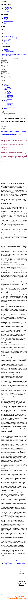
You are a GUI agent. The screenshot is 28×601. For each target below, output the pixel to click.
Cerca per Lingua (5, 65)
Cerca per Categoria (5, 62)
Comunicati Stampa (8, 21)
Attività (5, 89)
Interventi (6, 17)
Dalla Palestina (7, 7)
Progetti (8, 91)
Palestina (6, 49)
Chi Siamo (6, 85)
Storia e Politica (7, 39)
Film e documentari (8, 36)
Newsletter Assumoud (9, 51)
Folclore (5, 43)
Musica (5, 42)
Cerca (2, 56)
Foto (5, 29)
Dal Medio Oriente (8, 8)
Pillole (5, 22)
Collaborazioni (10, 96)
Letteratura (6, 40)
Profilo (8, 87)
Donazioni (9, 104)
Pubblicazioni (10, 95)
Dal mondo (6, 11)
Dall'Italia (6, 9)
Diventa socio (10, 103)
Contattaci (6, 108)
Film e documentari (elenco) (10, 38)
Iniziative (9, 92)
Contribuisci (6, 101)
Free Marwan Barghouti (22, 571)
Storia (5, 23)
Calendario (6, 100)
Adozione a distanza (11, 107)
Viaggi (8, 93)
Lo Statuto (9, 88)
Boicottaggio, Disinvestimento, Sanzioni (22, 583)
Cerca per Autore (5, 68)
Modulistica (9, 99)
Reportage (6, 18)
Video (5, 30)
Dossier (5, 19)
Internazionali (7, 50)
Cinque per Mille (11, 105)
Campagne (9, 97)
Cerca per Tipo (4, 59)
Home (5, 84)
